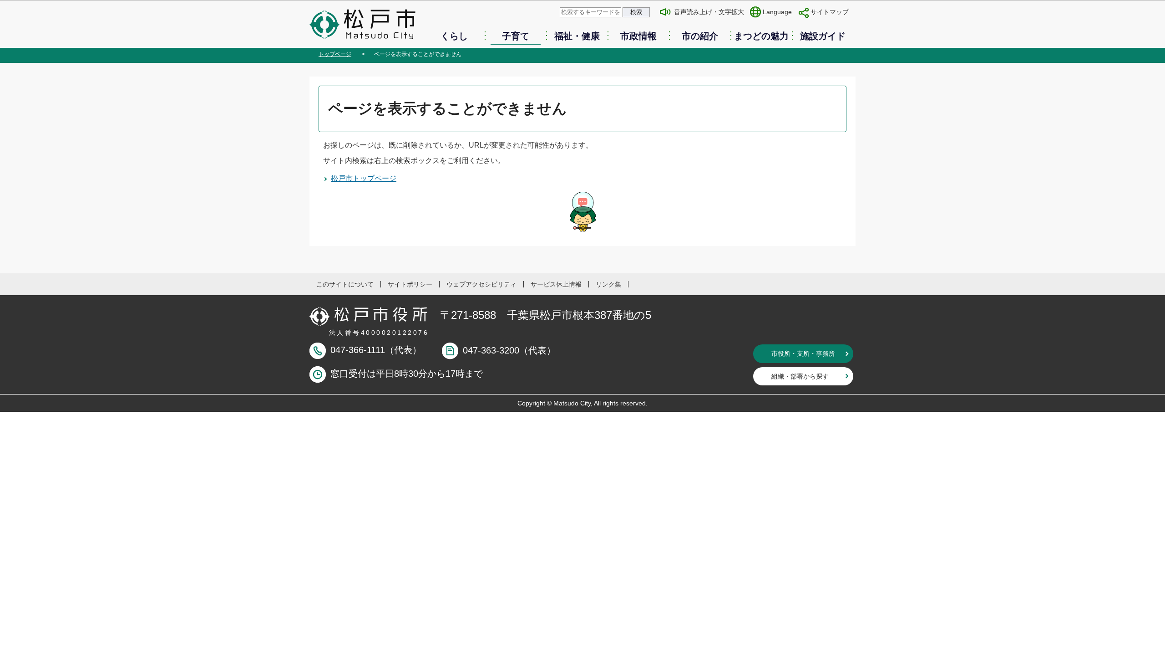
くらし (454, 36)
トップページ (335, 54)
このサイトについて (345, 284)
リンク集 (608, 284)
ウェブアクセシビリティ (481, 284)
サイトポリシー (410, 284)
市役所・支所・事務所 (803, 353)
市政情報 (638, 36)
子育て (515, 36)
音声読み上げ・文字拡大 (709, 11)
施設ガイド (823, 36)
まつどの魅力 (761, 36)
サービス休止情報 (556, 284)
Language (777, 11)
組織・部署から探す (800, 376)
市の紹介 (700, 36)
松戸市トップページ (363, 178)
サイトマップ (829, 11)
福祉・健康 (577, 36)
